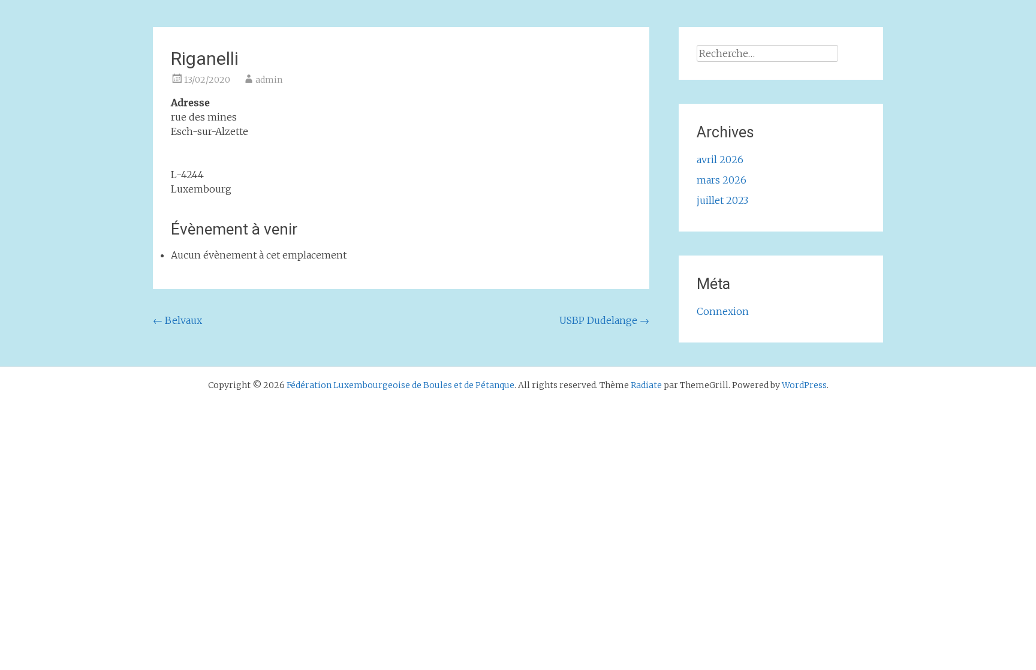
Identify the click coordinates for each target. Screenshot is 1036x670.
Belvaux (177, 320)
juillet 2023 (722, 200)
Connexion (723, 311)
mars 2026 (721, 180)
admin (268, 79)
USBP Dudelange (604, 320)
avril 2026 (720, 160)
